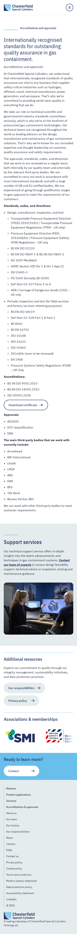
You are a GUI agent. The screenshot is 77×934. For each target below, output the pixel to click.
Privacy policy (17, 701)
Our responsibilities (21, 688)
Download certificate (23, 405)
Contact (13, 771)
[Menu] (69, 7)
